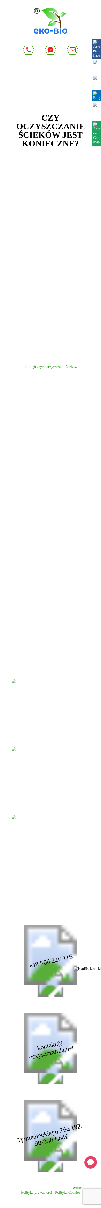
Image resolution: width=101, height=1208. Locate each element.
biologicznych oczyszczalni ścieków (51, 367)
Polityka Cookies (67, 1192)
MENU (58, 79)
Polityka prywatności (36, 1192)
